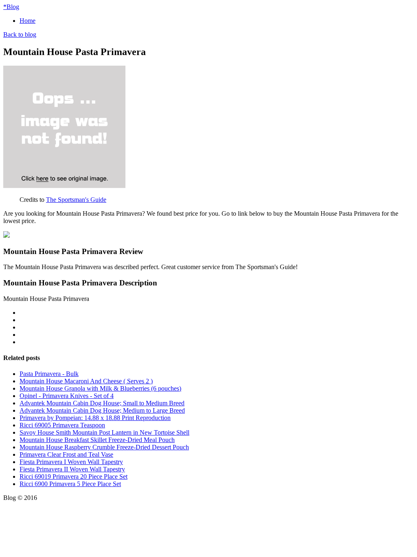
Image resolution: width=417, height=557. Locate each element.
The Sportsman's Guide (76, 199)
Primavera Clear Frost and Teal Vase (66, 454)
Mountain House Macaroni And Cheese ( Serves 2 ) (86, 381)
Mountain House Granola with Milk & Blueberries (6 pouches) (100, 388)
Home (27, 20)
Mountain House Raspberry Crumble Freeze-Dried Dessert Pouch (104, 447)
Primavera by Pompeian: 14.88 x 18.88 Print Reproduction (95, 417)
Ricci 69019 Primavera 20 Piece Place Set (73, 476)
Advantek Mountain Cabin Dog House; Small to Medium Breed (102, 403)
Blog (11, 6)
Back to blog (19, 34)
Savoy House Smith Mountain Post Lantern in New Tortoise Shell (104, 432)
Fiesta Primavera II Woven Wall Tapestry (72, 469)
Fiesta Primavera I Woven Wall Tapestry (71, 461)
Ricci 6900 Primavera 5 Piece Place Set (70, 483)
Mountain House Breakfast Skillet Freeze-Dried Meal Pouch (97, 439)
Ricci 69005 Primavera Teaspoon (62, 425)
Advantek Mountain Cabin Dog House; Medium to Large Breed (102, 410)
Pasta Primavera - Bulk (49, 373)
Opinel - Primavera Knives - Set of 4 (67, 395)
